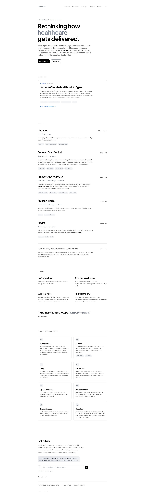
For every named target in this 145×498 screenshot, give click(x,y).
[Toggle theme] (106, 6)
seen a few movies (69, 452)
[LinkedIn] (38, 477)
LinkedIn (55, 61)
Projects (92, 6)
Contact (99, 6)
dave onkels (41, 7)
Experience (75, 6)
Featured (67, 6)
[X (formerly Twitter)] (42, 477)
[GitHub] (46, 477)
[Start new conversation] (39, 467)
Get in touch (42, 61)
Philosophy (84, 6)
